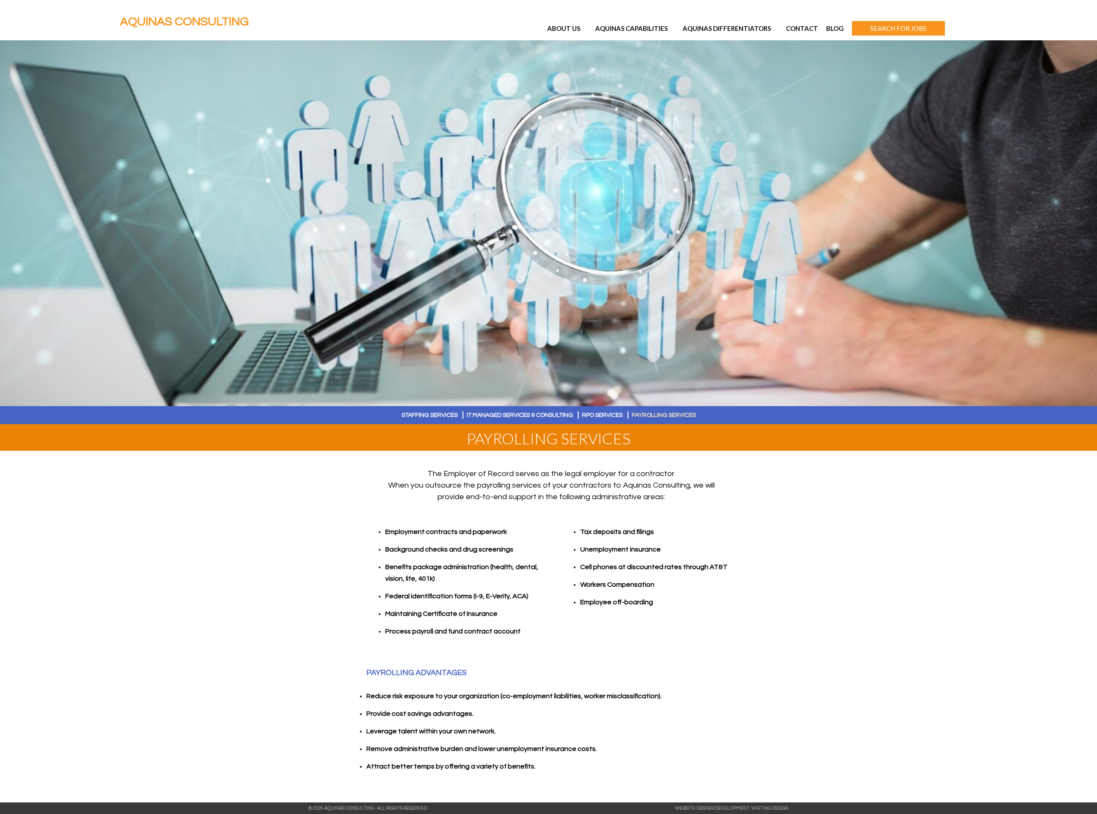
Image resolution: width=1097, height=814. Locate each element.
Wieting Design (769, 808)
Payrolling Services (664, 415)
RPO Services (602, 415)
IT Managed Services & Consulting (520, 415)
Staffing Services (430, 415)
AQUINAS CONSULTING (184, 21)
